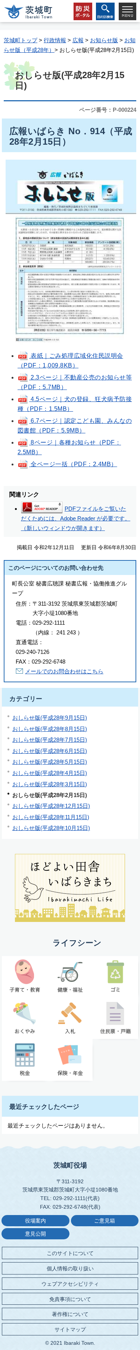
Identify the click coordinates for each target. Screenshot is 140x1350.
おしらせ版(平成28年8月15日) (49, 729)
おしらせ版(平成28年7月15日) (49, 739)
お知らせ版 (104, 40)
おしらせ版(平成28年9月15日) (49, 717)
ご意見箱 (104, 1221)
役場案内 (35, 1221)
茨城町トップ (20, 40)
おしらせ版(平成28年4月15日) (49, 773)
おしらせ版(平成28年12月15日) (51, 806)
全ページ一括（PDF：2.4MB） (73, 464)
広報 (78, 40)
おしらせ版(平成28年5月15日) (49, 762)
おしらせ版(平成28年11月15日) (50, 817)
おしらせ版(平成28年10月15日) (51, 828)
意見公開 (35, 1234)
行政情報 (55, 40)
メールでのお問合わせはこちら (64, 671)
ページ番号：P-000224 (107, 110)
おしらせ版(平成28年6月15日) (49, 751)
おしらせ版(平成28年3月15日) (49, 784)
